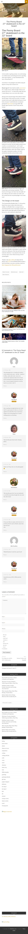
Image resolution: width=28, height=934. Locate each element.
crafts (3, 758)
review (21, 272)
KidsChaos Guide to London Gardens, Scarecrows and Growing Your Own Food (9, 687)
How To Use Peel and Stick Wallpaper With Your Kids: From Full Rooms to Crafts (13, 311)
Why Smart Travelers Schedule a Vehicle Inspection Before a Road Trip (10, 682)
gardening (4, 774)
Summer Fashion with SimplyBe (21, 659)
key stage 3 (4, 789)
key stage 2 (4, 786)
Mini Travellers (14, 546)
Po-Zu (9, 261)
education (4, 765)
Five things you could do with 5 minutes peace (7, 659)
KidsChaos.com (13, 928)
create (3, 760)
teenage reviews (5, 798)
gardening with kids (6, 777)
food (3, 770)
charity (3, 746)
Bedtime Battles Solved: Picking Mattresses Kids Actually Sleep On (9, 695)
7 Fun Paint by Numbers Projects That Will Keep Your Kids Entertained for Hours (13, 330)
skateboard (6, 274)
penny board (22, 88)
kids (3, 791)
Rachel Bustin (14, 487)
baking (3, 741)
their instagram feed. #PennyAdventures (11, 265)
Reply (5, 386)
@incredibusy (12, 260)
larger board (10, 103)
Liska (14, 366)
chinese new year (5, 748)
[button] (1, 1)
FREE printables (5, 772)
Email (3, 622)
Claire (14, 434)
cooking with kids (5, 755)
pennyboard (14, 272)
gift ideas (4, 779)
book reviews (4, 743)
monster (3, 796)
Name (3, 616)
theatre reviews (5, 801)
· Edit (9, 370)
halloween (4, 784)
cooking (3, 753)
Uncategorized (5, 805)
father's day (4, 767)
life (2, 793)
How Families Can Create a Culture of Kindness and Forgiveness (9, 678)
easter (3, 762)
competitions (4, 750)
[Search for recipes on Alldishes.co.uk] (5, 922)
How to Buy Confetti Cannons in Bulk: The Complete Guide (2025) (13, 342)
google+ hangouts (5, 782)
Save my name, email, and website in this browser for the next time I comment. (5, 641)
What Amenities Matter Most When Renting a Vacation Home (9, 691)
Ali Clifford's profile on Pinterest (9, 916)
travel (3, 803)
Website (3, 628)
